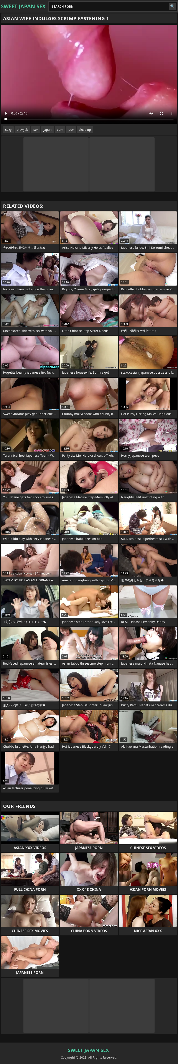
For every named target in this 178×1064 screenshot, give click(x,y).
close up (85, 129)
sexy (8, 129)
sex (35, 129)
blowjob (22, 129)
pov (71, 129)
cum (60, 129)
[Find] (172, 6)
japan (47, 129)
